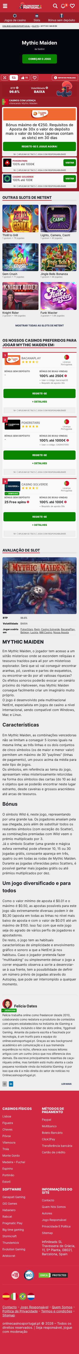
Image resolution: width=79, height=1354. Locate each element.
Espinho (7, 1168)
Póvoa (6, 1136)
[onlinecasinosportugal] (30, 6)
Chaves (7, 1129)
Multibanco (49, 1126)
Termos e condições (56, 1311)
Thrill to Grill (10, 235)
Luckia (34, 632)
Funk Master (49, 312)
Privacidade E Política (56, 1226)
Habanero (8, 1210)
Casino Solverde (50, 629)
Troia (5, 1149)
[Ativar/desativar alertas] (55, 6)
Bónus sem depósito (61, 20)
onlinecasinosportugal (16, 26)
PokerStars (26, 629)
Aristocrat (8, 1255)
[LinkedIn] (11, 1084)
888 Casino (45, 632)
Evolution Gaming (13, 1249)
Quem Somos (62, 1307)
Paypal (46, 1119)
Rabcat (7, 1216)
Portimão (8, 1175)
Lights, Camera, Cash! (55, 235)
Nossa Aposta (61, 632)
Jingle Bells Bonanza (54, 274)
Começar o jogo (39, 58)
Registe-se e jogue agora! (39, 146)
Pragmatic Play (12, 1223)
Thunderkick (10, 1242)
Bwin (37, 629)
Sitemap (47, 1233)
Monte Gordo (11, 1155)
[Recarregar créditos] (14, 77)
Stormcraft (9, 1236)
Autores (47, 1213)
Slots (37, 20)
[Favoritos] (72, 6)
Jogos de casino (15, 20)
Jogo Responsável (54, 1220)
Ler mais (66, 1084)
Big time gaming (13, 1229)
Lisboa (6, 1116)
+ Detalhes (39, 401)
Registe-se (39, 393)
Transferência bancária (57, 1145)
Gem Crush (9, 274)
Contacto (48, 1200)
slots (35, 26)
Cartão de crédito (53, 1152)
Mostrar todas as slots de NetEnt (39, 325)
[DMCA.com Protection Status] (53, 1275)
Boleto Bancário (52, 1132)
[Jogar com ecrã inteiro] (5, 77)
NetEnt (41, 49)
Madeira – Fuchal (13, 1162)
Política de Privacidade (20, 1311)
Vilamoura (8, 1142)
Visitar (69, 162)
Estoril (6, 1181)
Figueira (7, 1123)
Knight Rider (10, 312)
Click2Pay (48, 1139)
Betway (24, 632)
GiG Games (9, 1203)
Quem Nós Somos (54, 1206)
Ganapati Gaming (13, 1197)
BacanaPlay (68, 629)
